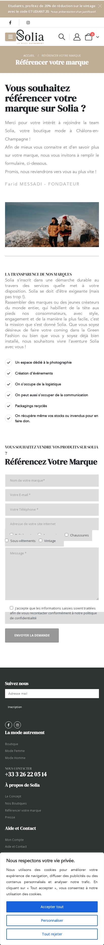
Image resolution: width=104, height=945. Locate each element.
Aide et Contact (16, 846)
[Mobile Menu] (10, 37)
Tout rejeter (52, 934)
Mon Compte (14, 840)
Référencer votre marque (23, 810)
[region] (52, 899)
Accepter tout (52, 906)
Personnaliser (52, 920)
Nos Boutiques (16, 803)
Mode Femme (15, 751)
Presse (10, 817)
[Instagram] (28, 22)
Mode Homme (15, 758)
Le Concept (13, 796)
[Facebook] (10, 22)
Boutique (11, 744)
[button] (62, 37)
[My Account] (77, 36)
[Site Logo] (30, 37)
